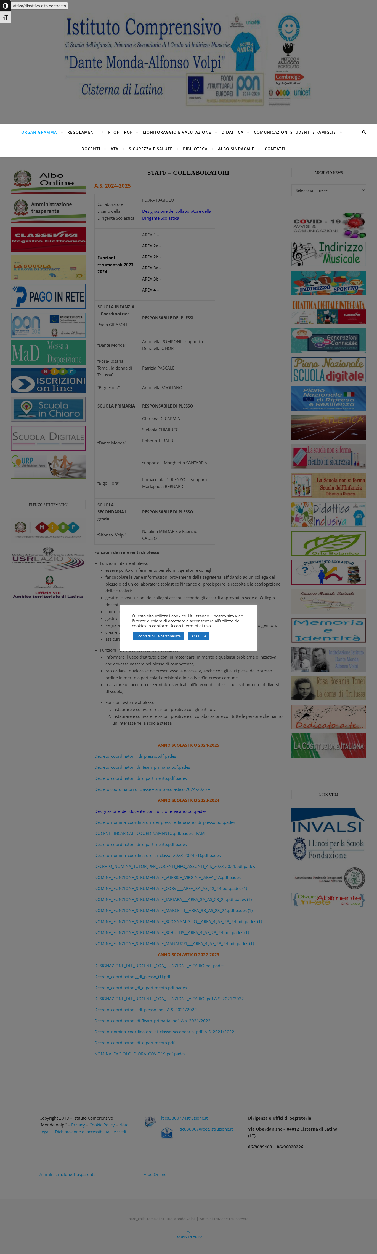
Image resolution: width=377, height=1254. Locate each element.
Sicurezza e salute (150, 148)
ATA (114, 148)
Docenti (90, 148)
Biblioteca (195, 148)
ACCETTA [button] (199, 635)
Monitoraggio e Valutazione (177, 132)
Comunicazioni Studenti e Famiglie (295, 132)
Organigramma (39, 132)
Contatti (275, 148)
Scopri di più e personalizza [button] (159, 635)
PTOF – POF (120, 132)
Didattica (232, 132)
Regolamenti (82, 132)
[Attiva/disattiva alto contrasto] (5, 6)
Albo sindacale (236, 148)
